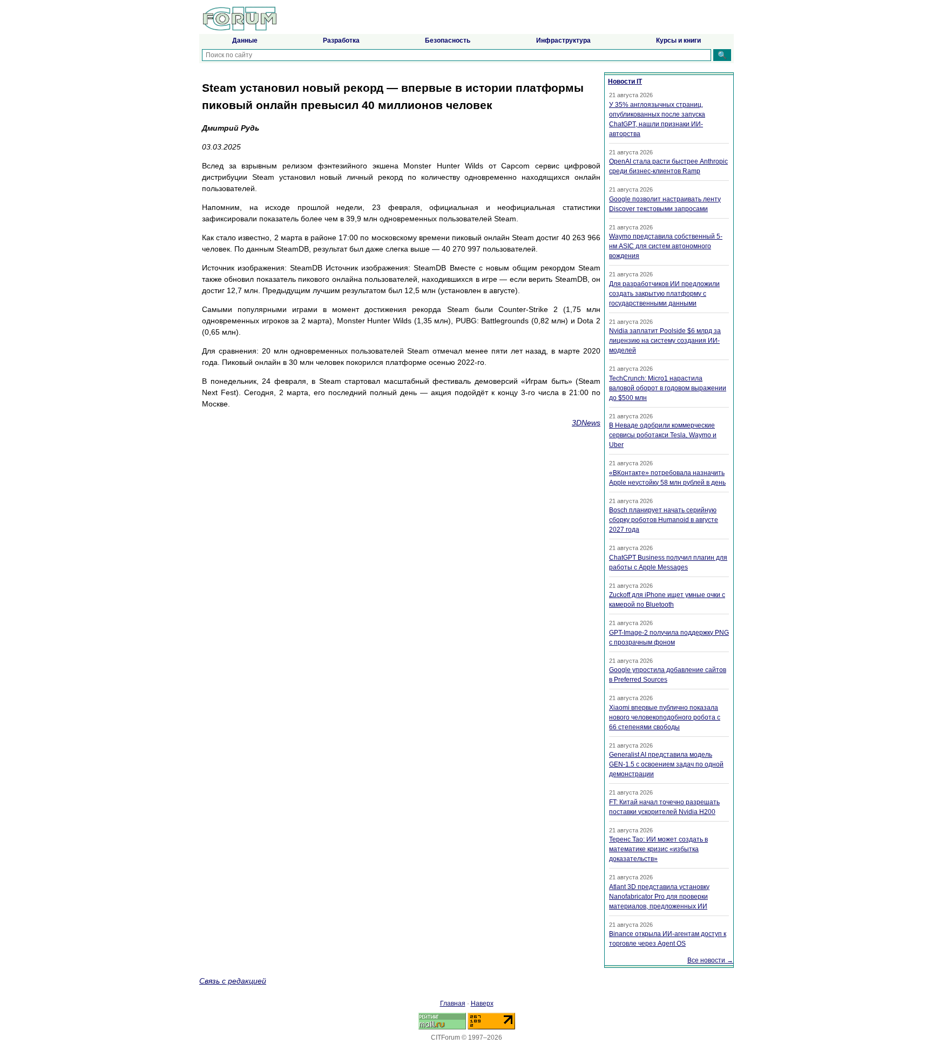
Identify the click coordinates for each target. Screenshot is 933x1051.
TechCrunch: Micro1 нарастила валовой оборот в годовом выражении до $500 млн (667, 388)
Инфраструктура (563, 40)
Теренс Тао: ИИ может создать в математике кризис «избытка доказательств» (658, 849)
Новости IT (625, 81)
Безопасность (447, 40)
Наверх (482, 1003)
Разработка (341, 40)
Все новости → (710, 960)
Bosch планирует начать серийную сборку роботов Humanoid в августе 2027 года (663, 519)
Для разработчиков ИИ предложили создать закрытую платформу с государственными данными (664, 293)
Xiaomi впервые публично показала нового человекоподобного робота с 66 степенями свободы (664, 717)
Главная (452, 1003)
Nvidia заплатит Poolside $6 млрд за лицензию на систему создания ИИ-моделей (665, 340)
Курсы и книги (678, 40)
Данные (245, 40)
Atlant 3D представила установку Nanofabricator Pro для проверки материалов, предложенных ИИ (659, 896)
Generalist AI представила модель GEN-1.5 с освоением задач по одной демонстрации (666, 764)
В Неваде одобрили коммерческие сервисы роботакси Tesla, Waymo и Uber (662, 435)
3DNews (586, 422)
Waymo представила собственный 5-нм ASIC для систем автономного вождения (665, 246)
